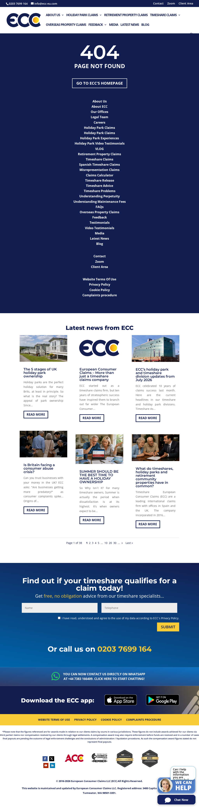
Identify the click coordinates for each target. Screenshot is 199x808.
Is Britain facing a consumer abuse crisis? (39, 468)
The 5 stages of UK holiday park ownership (40, 372)
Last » (129, 543)
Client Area (186, 3)
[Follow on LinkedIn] (52, 765)
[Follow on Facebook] (45, 758)
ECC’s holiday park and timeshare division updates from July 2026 (155, 374)
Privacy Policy (85, 719)
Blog (145, 25)
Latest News (129, 25)
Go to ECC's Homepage (99, 83)
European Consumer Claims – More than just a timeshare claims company (98, 374)
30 (114, 543)
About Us (53, 15)
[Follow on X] (51, 758)
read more (36, 414)
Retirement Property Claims (126, 15)
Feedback (95, 25)
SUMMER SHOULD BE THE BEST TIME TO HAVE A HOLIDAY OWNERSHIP (99, 476)
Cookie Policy (111, 719)
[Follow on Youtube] (45, 765)
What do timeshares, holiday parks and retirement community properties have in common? (154, 477)
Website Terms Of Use (54, 719)
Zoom (171, 3)
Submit (168, 626)
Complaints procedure (143, 719)
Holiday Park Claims (82, 15)
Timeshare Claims (163, 15)
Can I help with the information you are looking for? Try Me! (181, 773)
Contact (158, 3)
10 (105, 543)
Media (113, 25)
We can (183, 786)
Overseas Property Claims (66, 25)
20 (110, 543)
